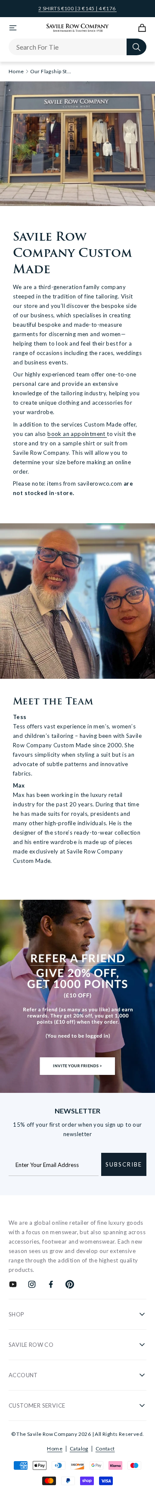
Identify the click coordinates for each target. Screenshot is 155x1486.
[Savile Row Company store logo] (77, 28)
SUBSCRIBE (123, 1164)
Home (54, 1448)
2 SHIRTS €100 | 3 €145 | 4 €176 (77, 9)
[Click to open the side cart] (142, 28)
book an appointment (77, 433)
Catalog (79, 1448)
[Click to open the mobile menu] (13, 28)
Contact (105, 1448)
